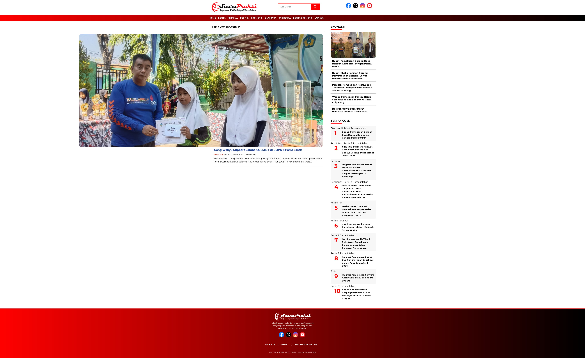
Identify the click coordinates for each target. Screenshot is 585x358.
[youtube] (370, 8)
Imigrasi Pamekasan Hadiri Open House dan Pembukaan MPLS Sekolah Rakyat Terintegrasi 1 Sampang (357, 170)
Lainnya (319, 18)
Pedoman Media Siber (306, 345)
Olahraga (270, 18)
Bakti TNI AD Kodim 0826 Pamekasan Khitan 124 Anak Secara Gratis (358, 227)
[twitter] (356, 8)
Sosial (346, 220)
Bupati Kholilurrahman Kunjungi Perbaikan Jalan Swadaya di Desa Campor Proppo (356, 294)
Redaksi (285, 345)
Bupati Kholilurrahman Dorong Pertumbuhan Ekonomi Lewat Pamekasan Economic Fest (350, 76)
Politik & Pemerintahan (353, 128)
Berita (221, 18)
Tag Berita (285, 18)
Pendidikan (219, 154)
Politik (244, 18)
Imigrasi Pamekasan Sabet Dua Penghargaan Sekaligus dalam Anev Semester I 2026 (358, 261)
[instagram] (363, 8)
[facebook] (349, 8)
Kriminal (233, 18)
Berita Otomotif (302, 18)
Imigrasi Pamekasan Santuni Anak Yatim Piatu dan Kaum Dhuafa (358, 278)
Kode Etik (270, 345)
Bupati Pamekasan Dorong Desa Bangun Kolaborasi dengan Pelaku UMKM (352, 64)
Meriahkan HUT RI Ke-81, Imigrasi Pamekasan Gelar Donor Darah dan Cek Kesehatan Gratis (356, 211)
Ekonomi (335, 128)
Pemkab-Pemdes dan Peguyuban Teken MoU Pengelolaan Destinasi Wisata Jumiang (352, 88)
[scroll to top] (565, 353)
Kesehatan (336, 202)
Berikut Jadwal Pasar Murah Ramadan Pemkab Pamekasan (349, 110)
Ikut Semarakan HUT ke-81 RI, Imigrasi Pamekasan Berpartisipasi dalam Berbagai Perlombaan (356, 243)
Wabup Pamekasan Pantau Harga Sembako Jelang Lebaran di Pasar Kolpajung (351, 100)
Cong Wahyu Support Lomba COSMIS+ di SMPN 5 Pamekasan (258, 150)
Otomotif (256, 18)
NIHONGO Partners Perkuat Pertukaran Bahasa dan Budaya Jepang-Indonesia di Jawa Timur (358, 151)
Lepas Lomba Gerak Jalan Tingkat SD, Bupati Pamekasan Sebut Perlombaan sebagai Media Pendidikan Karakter (357, 191)
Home (212, 18)
